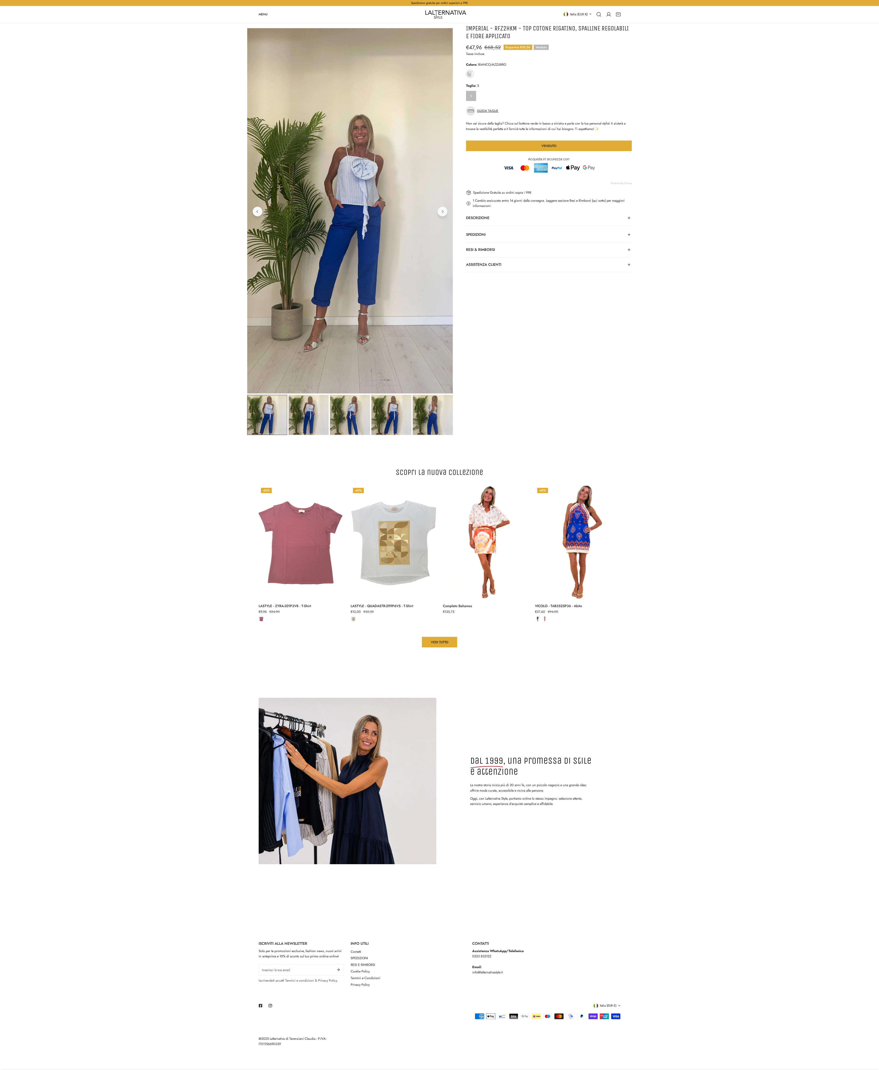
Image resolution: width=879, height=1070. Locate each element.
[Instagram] (270, 1005)
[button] (618, 14)
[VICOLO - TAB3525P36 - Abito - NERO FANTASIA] (544, 619)
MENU (263, 14)
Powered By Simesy (621, 183)
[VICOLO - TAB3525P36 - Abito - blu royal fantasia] (537, 619)
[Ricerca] (599, 14)
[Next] (442, 211)
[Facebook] (261, 1005)
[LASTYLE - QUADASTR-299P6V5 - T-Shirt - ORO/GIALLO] (353, 619)
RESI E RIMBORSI (363, 964)
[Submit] (338, 969)
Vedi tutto (439, 642)
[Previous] (257, 211)
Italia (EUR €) (579, 14)
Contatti (356, 951)
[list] (350, 211)
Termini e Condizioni (365, 978)
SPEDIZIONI (359, 958)
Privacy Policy (360, 984)
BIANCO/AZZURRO (470, 74)
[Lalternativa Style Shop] (445, 14)
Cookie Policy (360, 971)
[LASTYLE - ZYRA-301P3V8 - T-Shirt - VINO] (261, 619)
